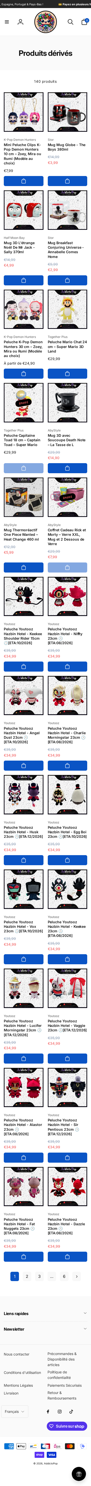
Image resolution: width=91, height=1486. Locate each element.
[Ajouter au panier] (23, 181)
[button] (6, 21)
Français (12, 1411)
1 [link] (14, 1276)
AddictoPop (51, 1463)
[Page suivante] (76, 1276)
